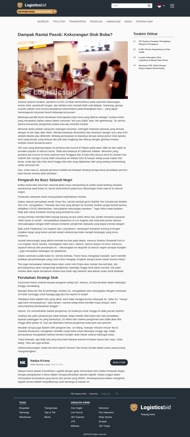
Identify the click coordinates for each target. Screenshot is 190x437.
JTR (73, 421)
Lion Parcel (76, 412)
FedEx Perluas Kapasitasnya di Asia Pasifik (154, 50)
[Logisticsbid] (31, 8)
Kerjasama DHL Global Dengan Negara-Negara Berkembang (152, 66)
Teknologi (96, 21)
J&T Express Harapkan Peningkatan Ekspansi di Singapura (155, 42)
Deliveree (104, 408)
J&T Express (77, 417)
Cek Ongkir (77, 408)
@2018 (86, 434)
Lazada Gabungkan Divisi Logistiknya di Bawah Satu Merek (153, 58)
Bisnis (128, 21)
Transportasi (77, 21)
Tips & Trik (59, 21)
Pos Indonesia (106, 412)
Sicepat (103, 421)
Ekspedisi (43, 21)
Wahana (75, 426)
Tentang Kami (144, 21)
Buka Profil (119, 362)
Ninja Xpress (105, 417)
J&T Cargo (104, 426)
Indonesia (93, 394)
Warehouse (114, 21)
